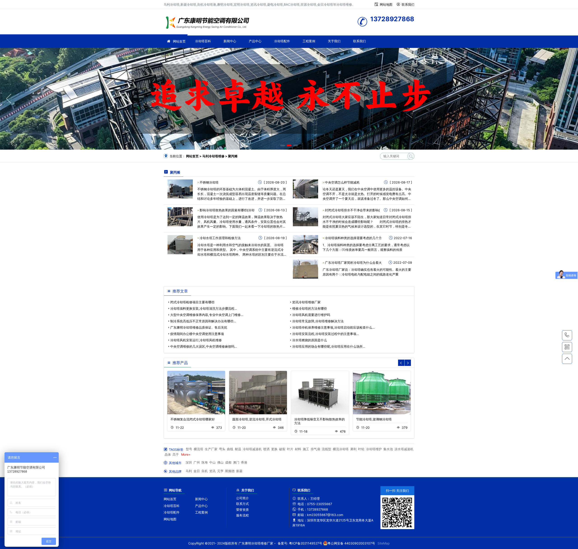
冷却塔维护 (374, 449)
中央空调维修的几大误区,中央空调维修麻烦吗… (203, 346)
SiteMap (384, 543)
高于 (175, 454)
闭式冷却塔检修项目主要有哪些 (192, 302)
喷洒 (266, 449)
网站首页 (179, 41)
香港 (244, 462)
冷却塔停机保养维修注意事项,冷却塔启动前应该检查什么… (333, 327)
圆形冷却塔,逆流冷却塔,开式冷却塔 (257, 419)
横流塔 (198, 449)
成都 (228, 462)
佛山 (220, 462)
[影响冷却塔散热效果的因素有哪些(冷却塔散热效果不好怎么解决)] (180, 216)
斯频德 (230, 471)
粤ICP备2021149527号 (305, 543)
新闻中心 (230, 41)
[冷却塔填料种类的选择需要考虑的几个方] (305, 244)
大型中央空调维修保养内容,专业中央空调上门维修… (206, 315)
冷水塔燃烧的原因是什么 (309, 340)
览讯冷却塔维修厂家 (306, 302)
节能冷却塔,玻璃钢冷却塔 (374, 419)
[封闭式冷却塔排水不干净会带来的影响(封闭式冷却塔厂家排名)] (305, 216)
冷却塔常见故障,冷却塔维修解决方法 (318, 321)
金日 (196, 471)
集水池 (388, 449)
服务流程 (242, 515)
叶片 (290, 449)
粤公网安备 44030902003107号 (351, 543)
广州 (196, 462)
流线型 (326, 449)
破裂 (282, 449)
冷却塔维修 (209, 23)
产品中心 (255, 41)
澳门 (236, 462)
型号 (189, 449)
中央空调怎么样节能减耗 (342, 182)
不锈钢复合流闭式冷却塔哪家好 (192, 419)
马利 (189, 471)
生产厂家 (211, 449)
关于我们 (334, 41)
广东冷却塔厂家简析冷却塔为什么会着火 (353, 262)
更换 (274, 449)
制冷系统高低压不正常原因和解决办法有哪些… (203, 321)
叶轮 (361, 449)
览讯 (212, 471)
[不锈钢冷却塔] (180, 189)
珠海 (204, 462)
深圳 (189, 462)
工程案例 (309, 41)
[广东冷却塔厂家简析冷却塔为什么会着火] (305, 269)
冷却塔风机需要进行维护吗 (311, 315)
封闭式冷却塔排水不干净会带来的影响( (352, 210)
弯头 (222, 449)
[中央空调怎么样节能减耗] (305, 189)
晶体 (168, 454)
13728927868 (567, 335)
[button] (282, 145)
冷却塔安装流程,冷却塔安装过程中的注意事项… (325, 334)
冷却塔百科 (203, 41)
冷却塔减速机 (252, 449)
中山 (212, 462)
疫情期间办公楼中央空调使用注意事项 (197, 334)
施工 (306, 449)
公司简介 (242, 498)
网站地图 (386, 4)
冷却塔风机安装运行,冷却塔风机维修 (196, 340)
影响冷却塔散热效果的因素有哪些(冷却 (227, 210)
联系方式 (242, 504)
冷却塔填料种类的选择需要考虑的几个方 (353, 238)
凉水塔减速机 (403, 449)
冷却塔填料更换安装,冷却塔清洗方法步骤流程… (203, 308)
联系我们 (408, 4)
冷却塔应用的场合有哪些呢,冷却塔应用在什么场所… (328, 346)
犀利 (353, 449)
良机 (204, 471)
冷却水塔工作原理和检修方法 (220, 238)
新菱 (239, 471)
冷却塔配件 (282, 41)
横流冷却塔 (341, 449)
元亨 (220, 471)
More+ (186, 454)
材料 (298, 449)
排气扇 (315, 449)
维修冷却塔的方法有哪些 (309, 308)
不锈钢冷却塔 (209, 182)
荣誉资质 (242, 509)
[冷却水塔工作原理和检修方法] (180, 244)
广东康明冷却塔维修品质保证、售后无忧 (198, 327)
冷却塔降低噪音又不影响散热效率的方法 (319, 421)
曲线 (230, 449)
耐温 (238, 449)
